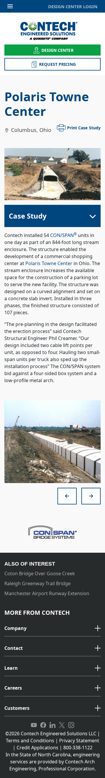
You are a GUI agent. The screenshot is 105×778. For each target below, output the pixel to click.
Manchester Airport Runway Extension (46, 593)
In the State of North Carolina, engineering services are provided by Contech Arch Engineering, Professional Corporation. (53, 761)
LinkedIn (52, 725)
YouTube (34, 725)
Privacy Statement (79, 740)
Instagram (71, 725)
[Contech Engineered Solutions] (52, 31)
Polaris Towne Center (48, 263)
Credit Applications (37, 747)
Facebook (43, 725)
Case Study (28, 216)
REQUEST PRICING (57, 64)
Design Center (57, 50)
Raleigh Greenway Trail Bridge (37, 583)
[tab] (52, 628)
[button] (52, 628)
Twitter (62, 725)
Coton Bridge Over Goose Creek (39, 573)
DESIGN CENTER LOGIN (72, 6)
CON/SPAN (63, 235)
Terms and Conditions (30, 740)
